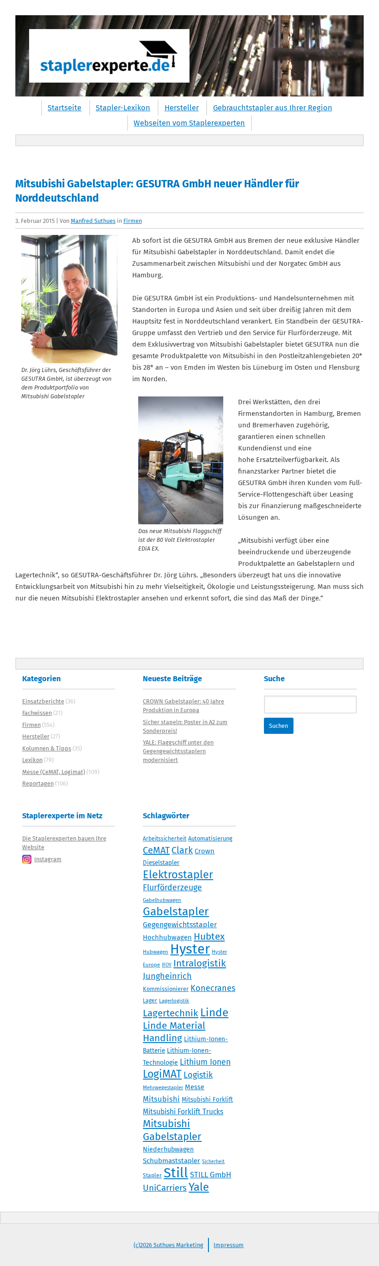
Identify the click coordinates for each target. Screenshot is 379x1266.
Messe (194, 1087)
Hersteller (182, 107)
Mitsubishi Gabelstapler (172, 1130)
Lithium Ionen (205, 1062)
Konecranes (212, 988)
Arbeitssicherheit (164, 838)
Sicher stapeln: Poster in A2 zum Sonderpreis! (185, 726)
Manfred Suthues (93, 220)
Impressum (229, 1245)
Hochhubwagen (167, 937)
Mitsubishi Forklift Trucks (183, 1111)
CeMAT (156, 850)
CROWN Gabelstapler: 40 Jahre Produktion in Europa (183, 706)
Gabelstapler (176, 911)
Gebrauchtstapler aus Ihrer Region (272, 107)
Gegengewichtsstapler (180, 924)
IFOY (166, 965)
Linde (214, 1012)
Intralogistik (199, 963)
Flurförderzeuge (172, 887)
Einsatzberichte (43, 701)
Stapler (152, 1175)
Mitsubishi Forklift (207, 1100)
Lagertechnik (170, 1013)
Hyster (190, 949)
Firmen (132, 220)
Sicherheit (213, 1161)
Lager (150, 1000)
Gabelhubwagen (162, 900)
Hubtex (209, 936)
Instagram (47, 859)
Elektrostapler (178, 874)
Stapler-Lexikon (123, 107)
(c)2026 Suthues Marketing (168, 1245)
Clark (182, 850)
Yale (199, 1187)
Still (176, 1173)
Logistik (198, 1075)
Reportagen (38, 783)
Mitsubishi (161, 1099)
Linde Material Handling (174, 1032)
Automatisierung (210, 838)
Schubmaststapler (171, 1161)
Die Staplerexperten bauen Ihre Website (64, 843)
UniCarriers (165, 1187)
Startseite (64, 107)
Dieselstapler (161, 863)
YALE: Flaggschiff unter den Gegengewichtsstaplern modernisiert (178, 751)
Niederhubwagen (168, 1149)
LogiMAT (162, 1074)
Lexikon (32, 759)
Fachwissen (37, 712)
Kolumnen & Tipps (46, 748)
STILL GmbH (210, 1174)
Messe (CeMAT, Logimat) (53, 771)
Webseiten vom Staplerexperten (189, 123)
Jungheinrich (167, 976)
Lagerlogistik (174, 1000)
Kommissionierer (166, 988)
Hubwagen (155, 951)
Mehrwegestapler (163, 1087)
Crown (204, 851)
